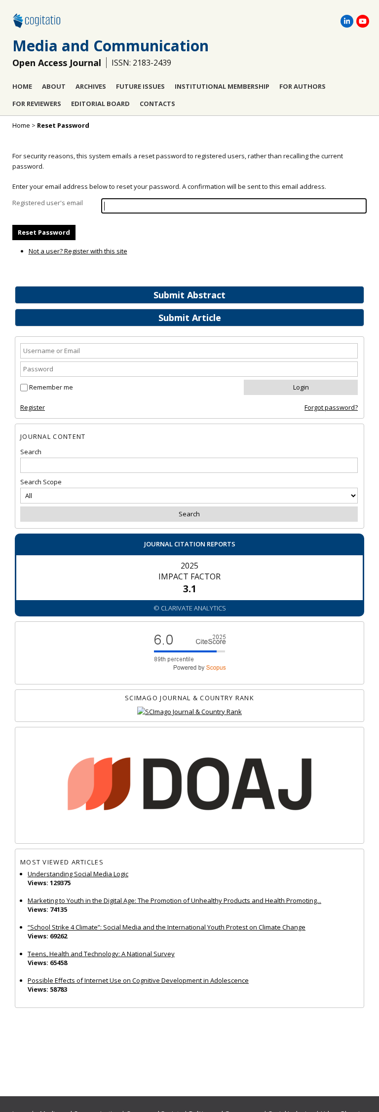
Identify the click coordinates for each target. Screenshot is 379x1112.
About (54, 86)
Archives (91, 86)
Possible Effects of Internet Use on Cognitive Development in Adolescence (138, 980)
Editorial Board (100, 103)
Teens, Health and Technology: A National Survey (101, 953)
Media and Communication (110, 45)
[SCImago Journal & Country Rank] (189, 712)
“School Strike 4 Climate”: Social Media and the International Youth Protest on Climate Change (166, 927)
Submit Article (189, 317)
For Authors (302, 86)
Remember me (51, 387)
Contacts (157, 103)
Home (22, 86)
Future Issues (140, 86)
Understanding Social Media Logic (78, 873)
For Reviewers (36, 103)
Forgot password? (331, 407)
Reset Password (63, 125)
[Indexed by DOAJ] (189, 785)
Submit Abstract (189, 295)
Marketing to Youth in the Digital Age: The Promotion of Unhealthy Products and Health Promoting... (174, 900)
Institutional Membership (222, 86)
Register (32, 407)
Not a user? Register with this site (78, 251)
